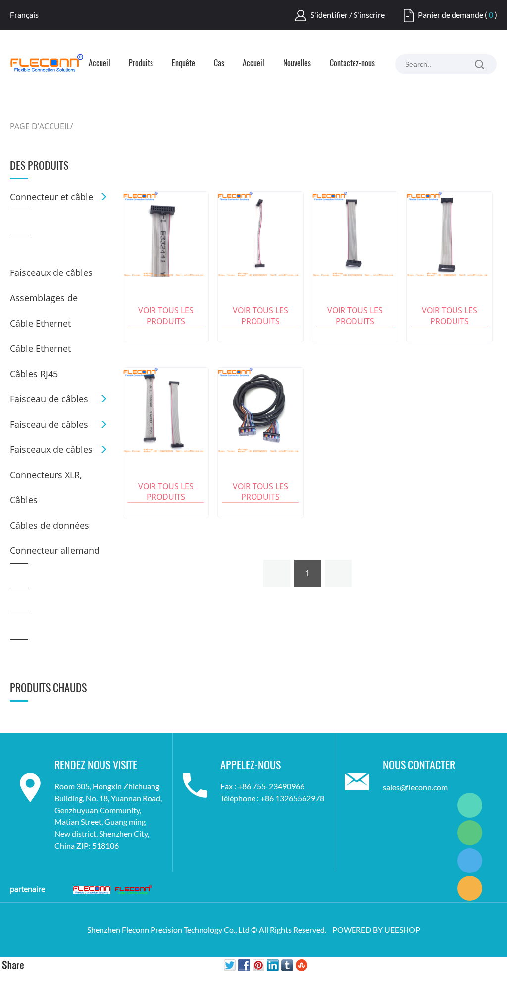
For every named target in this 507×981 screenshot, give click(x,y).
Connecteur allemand (55, 550)
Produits (141, 63)
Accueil (99, 63)
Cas (219, 63)
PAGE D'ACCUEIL (40, 126)
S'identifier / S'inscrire (347, 14)
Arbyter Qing (469, 805)
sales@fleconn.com (415, 787)
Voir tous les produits (166, 316)
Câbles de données (49, 525)
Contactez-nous (352, 63)
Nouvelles (297, 63)
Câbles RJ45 (34, 374)
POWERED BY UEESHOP (376, 929)
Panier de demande (450, 14)
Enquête (183, 63)
